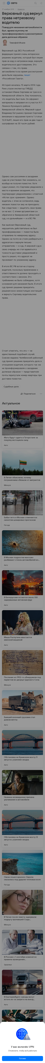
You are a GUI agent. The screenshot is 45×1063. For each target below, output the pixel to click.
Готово (22, 1058)
